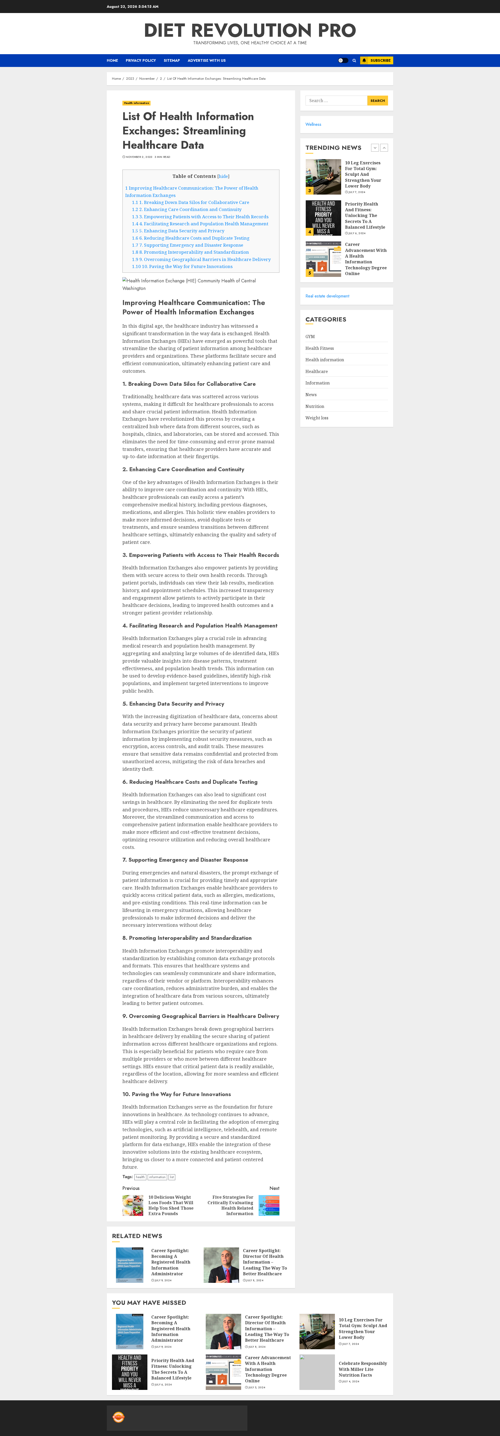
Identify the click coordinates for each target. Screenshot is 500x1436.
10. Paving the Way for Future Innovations (182, 266)
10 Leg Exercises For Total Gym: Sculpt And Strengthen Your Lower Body (363, 174)
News (311, 394)
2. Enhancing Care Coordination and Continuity (187, 209)
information (157, 1176)
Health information (136, 103)
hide (223, 176)
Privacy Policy (141, 60)
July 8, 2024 (254, 1280)
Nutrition (314, 406)
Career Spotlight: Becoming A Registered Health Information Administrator (170, 1262)
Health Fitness (319, 348)
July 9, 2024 (163, 1280)
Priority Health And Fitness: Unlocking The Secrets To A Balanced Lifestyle (365, 215)
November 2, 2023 (139, 157)
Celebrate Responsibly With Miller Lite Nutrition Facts (363, 1369)
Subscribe (381, 60)
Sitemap (172, 60)
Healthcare (316, 371)
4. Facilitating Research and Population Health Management (200, 224)
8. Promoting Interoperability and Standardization (190, 252)
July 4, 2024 (350, 1381)
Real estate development (327, 296)
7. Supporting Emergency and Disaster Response (187, 245)
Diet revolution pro (250, 30)
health (140, 1176)
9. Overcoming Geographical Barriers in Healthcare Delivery (201, 259)
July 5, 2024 (257, 1387)
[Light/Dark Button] (343, 60)
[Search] (354, 60)
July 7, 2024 (357, 192)
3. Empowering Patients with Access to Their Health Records (200, 217)
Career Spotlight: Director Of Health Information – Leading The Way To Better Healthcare (265, 1262)
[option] (347, 179)
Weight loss (316, 418)
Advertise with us (207, 60)
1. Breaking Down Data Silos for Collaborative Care (190, 202)
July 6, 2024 (357, 233)
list (172, 1176)
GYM (310, 336)
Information (317, 383)
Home (112, 60)
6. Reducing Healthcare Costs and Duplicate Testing (190, 238)
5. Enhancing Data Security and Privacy (178, 231)
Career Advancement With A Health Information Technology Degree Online (366, 258)
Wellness (313, 124)
